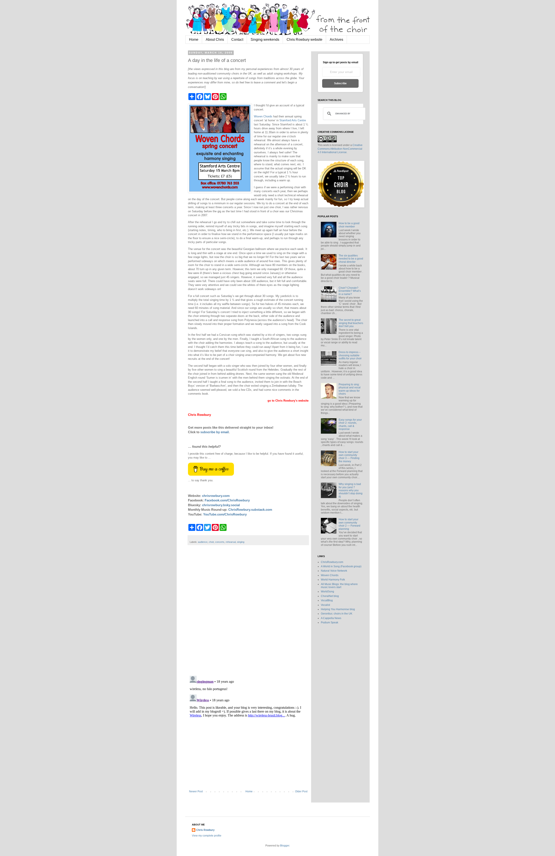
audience (202, 542)
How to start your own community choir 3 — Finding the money (349, 457)
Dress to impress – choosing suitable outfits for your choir (350, 355)
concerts (219, 542)
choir (211, 542)
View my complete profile (206, 835)
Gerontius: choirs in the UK (336, 613)
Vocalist (325, 604)
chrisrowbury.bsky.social (221, 505)
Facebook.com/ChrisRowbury (227, 500)
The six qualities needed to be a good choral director (351, 258)
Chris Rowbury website (304, 39)
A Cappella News (331, 618)
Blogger (284, 845)
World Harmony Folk (333, 579)
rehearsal (231, 542)
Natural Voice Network (334, 570)
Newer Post (196, 791)
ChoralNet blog (330, 596)
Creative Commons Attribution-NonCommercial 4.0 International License (340, 149)
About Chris (215, 39)
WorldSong (327, 591)
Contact (237, 39)
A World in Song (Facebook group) (341, 566)
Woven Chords (263, 116)
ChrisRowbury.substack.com (250, 509)
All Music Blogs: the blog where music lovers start (339, 586)
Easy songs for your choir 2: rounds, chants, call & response (350, 424)
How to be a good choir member (349, 225)
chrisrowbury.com (216, 496)
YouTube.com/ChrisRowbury (225, 514)
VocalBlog (327, 600)
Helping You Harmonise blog (338, 609)
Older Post (301, 791)
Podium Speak (329, 622)
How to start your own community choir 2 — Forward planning (349, 524)
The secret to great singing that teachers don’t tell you (351, 323)
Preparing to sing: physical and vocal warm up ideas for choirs (350, 389)
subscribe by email (214, 432)
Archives (336, 39)
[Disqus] (248, 613)
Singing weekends (265, 39)
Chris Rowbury (205, 830)
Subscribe (340, 83)
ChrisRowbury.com (332, 562)
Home (193, 39)
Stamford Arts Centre (292, 120)
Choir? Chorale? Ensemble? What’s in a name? (350, 291)
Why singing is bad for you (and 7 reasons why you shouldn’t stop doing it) (350, 490)
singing (240, 542)
